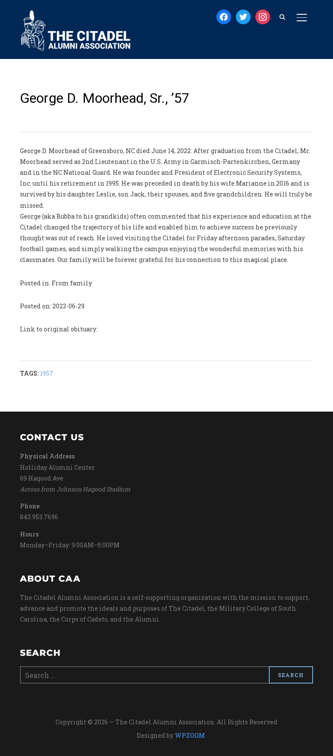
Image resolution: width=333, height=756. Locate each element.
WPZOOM (190, 735)
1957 (46, 373)
